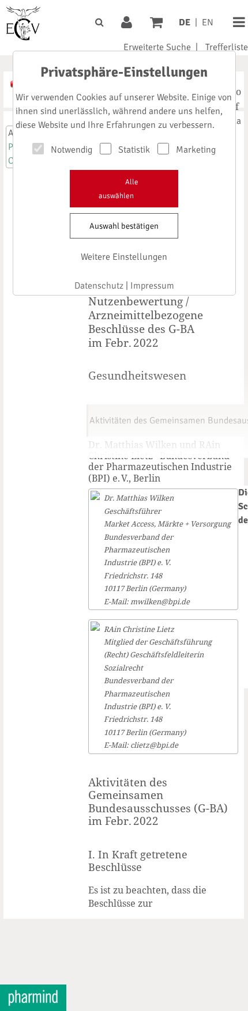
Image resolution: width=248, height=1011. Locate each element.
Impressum (152, 285)
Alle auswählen (118, 188)
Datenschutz (98, 285)
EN (207, 22)
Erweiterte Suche (157, 47)
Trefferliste (226, 47)
